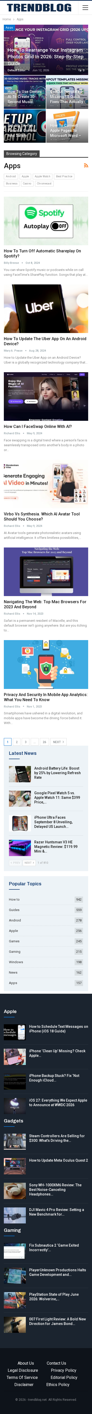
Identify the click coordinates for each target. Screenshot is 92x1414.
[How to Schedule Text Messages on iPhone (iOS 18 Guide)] (15, 1032)
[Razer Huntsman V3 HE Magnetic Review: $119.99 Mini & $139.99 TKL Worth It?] (20, 848)
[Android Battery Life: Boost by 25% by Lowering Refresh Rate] (20, 774)
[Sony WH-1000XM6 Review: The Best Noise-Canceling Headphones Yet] (15, 1191)
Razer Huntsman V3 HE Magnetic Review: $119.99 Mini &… (55, 846)
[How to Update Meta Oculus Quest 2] (15, 1166)
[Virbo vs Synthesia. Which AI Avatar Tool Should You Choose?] (46, 484)
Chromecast (44, 183)
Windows (16, 962)
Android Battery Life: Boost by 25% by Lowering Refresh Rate (57, 773)
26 (44, 742)
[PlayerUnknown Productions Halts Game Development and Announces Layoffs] (15, 1276)
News (13, 972)
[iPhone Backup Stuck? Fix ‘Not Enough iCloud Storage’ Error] (15, 1081)
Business (11, 183)
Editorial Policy (64, 1377)
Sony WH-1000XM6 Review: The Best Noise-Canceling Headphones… (55, 1189)
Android (11, 176)
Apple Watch (42, 176)
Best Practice (64, 176)
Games (14, 941)
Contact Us (56, 1363)
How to (14, 899)
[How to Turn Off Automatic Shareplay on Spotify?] (46, 221)
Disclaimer (23, 1384)
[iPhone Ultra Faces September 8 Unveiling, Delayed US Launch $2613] (20, 823)
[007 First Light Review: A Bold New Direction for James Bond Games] (15, 1325)
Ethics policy (58, 1384)
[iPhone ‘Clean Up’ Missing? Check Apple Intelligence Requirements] (15, 1057)
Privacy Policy (63, 1370)
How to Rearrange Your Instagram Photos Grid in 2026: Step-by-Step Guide (46, 56)
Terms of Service (22, 1377)
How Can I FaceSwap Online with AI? (38, 426)
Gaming (14, 952)
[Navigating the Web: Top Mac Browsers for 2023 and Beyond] (46, 571)
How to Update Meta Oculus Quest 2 (58, 1160)
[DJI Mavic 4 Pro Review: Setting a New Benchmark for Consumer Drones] (15, 1215)
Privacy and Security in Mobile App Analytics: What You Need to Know (46, 697)
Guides (14, 910)
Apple (25, 176)
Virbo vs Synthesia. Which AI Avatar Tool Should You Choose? (42, 517)
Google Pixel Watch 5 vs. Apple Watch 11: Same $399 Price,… (57, 797)
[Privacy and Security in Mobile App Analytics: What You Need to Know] (46, 664)
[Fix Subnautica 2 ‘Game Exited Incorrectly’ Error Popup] (15, 1251)
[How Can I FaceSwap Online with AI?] (46, 396)
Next (57, 742)
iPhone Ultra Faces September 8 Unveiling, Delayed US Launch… (53, 822)
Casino (27, 183)
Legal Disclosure (23, 1370)
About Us (26, 1363)
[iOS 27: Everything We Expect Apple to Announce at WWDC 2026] (15, 1106)
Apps (9, 27)
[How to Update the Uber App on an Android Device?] (46, 308)
